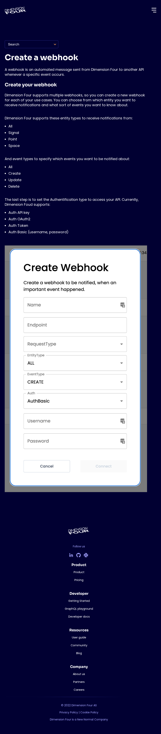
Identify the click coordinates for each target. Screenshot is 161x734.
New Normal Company (92, 719)
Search (29, 44)
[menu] (154, 10)
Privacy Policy (68, 712)
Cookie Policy (89, 712)
